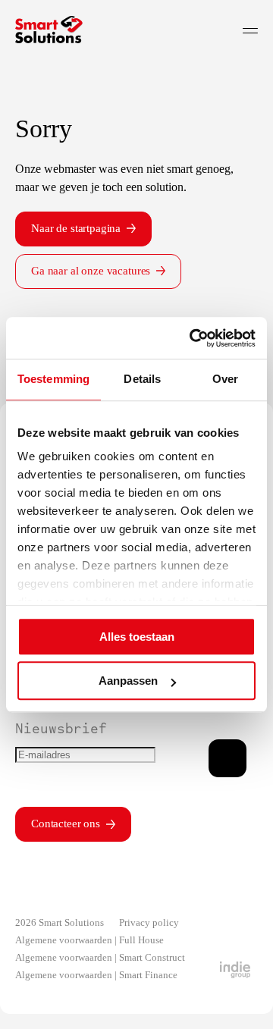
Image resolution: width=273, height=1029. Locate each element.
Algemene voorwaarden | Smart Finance (96, 975)
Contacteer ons (65, 823)
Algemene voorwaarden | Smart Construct (100, 957)
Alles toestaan (136, 636)
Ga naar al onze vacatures (90, 271)
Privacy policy (149, 922)
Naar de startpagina (76, 228)
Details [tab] (142, 378)
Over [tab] (225, 378)
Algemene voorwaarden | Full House (89, 940)
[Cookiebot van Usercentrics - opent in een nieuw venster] (193, 338)
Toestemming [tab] (53, 378)
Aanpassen (128, 680)
